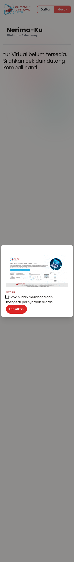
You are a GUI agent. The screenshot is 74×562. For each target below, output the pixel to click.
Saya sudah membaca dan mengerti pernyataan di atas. (29, 297)
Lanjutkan (16, 309)
